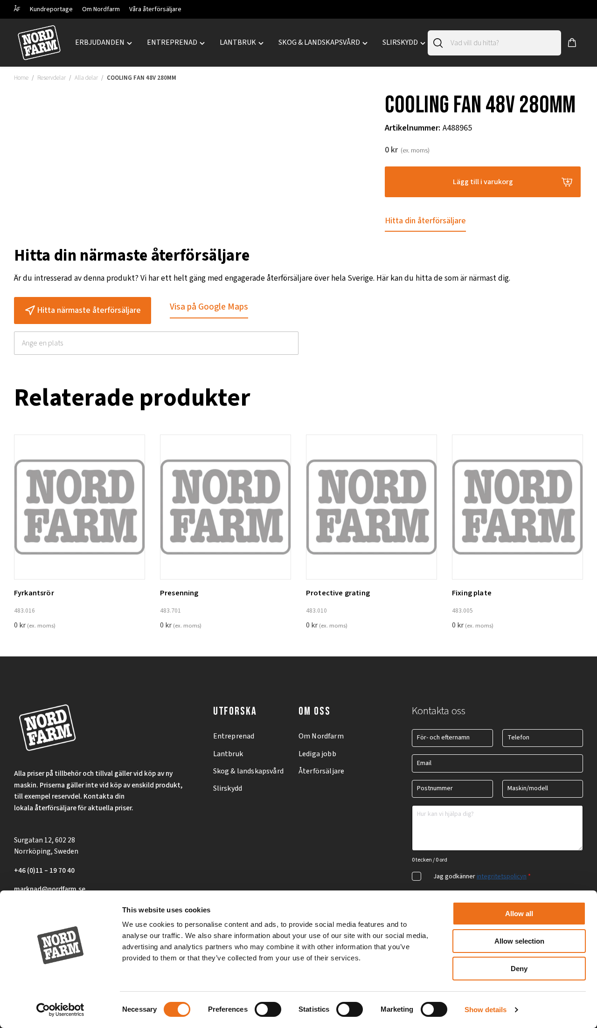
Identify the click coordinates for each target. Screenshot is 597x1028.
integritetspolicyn (502, 876)
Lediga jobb (317, 754)
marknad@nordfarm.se (49, 889)
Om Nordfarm (101, 9)
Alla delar (86, 78)
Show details (486, 1010)
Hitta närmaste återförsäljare (89, 310)
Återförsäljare (321, 771)
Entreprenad (234, 736)
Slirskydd (227, 788)
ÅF (17, 9)
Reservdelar (51, 78)
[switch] (268, 1009)
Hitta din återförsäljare (425, 221)
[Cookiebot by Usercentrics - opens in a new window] (60, 1010)
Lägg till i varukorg (483, 182)
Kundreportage (51, 9)
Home (21, 78)
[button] (572, 43)
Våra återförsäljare (155, 9)
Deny (519, 969)
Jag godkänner (482, 876)
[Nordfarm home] (39, 43)
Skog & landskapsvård (248, 771)
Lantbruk (228, 754)
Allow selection (519, 941)
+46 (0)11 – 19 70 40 (44, 870)
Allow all (519, 914)
